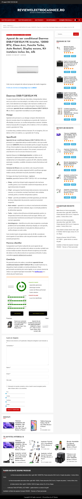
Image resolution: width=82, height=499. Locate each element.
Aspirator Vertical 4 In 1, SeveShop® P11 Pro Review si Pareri (34, 445)
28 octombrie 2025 (46, 462)
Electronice (39, 20)
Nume (8, 367)
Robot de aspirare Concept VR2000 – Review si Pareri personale (28, 491)
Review (73, 56)
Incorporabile (51, 20)
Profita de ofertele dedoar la (21, 88)
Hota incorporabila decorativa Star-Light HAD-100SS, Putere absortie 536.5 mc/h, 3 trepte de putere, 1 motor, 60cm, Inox (43, 480)
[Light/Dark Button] (76, 20)
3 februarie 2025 (72, 461)
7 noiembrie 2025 (21, 462)
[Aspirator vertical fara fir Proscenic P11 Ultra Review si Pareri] (59, 191)
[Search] (79, 20)
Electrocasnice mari (8, 20)
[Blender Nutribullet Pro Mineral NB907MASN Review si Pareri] (59, 163)
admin (9, 55)
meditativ (59, 245)
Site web (8, 380)
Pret (7, 392)
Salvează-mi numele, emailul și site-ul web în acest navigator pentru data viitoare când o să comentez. (27, 387)
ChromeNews (46, 497)
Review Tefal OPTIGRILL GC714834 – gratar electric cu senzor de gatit (67, 239)
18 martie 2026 (72, 449)
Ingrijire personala (65, 20)
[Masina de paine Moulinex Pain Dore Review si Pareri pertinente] (59, 48)
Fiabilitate (8, 400)
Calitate (8, 396)
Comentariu (10, 345)
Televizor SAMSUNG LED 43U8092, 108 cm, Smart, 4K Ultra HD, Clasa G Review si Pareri (8, 425)
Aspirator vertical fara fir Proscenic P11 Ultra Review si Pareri (34, 457)
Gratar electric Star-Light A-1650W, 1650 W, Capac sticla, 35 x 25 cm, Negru (68, 232)
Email (8, 374)
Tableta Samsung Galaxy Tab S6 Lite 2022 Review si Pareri (33, 425)
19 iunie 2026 (45, 449)
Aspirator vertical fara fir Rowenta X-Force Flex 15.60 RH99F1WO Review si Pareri (8, 457)
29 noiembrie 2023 (45, 430)
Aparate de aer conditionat (18, 34)
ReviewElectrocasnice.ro (41, 10)
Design (8, 404)
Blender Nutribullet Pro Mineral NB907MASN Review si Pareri (60, 445)
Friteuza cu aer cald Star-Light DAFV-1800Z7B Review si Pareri (60, 457)
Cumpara (67, 56)
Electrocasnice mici (24, 20)
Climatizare (28, 34)
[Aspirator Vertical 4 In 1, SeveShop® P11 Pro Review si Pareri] (59, 150)
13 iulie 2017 (16, 55)
